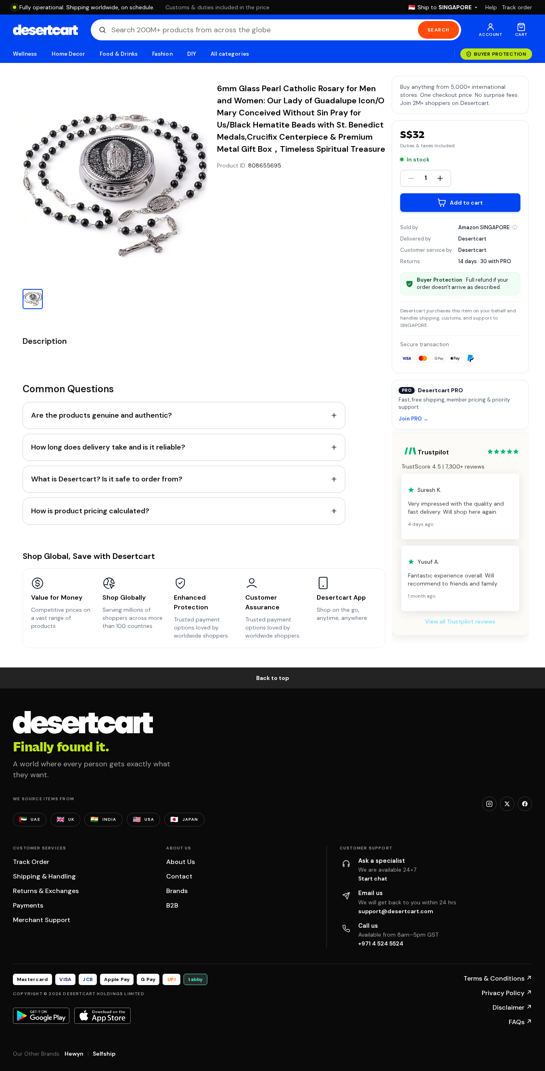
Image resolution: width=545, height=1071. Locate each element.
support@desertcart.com (395, 911)
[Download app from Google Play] (41, 1016)
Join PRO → (413, 419)
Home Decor (69, 53)
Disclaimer (512, 1007)
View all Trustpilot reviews (460, 621)
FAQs (520, 1022)
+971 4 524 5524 (380, 943)
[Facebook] (525, 804)
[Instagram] (489, 804)
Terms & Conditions (498, 978)
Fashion (162, 53)
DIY (191, 53)
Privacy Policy (507, 993)
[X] (507, 804)
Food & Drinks (119, 53)
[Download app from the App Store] (102, 1016)
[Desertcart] (45, 30)
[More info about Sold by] (514, 227)
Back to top (272, 678)
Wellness (25, 53)
